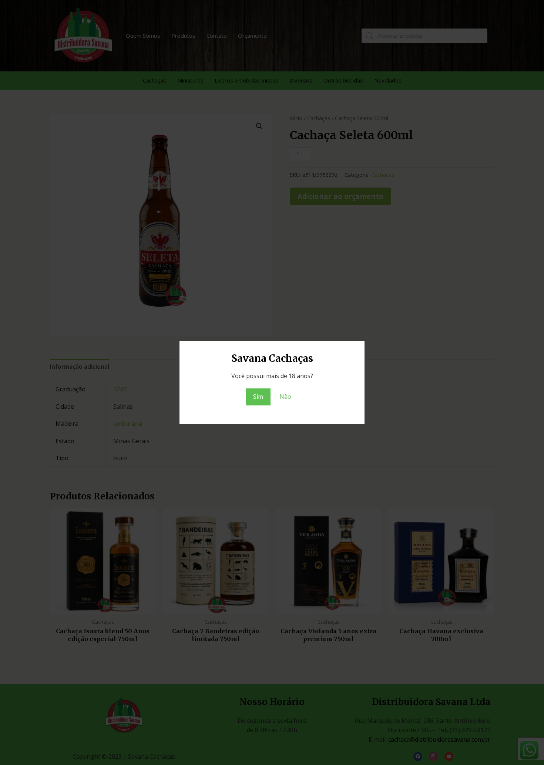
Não (285, 396)
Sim (258, 396)
